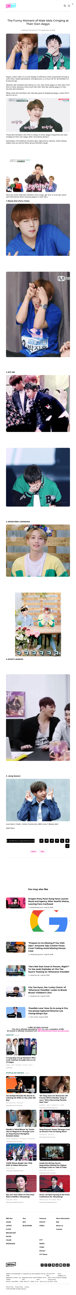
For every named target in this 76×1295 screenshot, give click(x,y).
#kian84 (8, 1138)
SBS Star (9, 1218)
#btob (13, 1065)
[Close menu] (72, 4)
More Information (63, 1218)
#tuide (8, 1168)
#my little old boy (11, 1103)
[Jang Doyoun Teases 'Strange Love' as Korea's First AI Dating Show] (54, 1118)
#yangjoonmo (55, 1105)
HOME (8, 1222)
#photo (13, 1168)
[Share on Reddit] (67, 841)
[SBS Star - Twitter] (49, 1265)
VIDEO (41, 1226)
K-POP (8, 1229)
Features (42, 1218)
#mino (30, 1065)
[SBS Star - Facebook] (45, 1265)
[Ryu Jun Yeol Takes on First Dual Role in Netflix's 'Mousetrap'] (21, 1183)
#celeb (62, 1105)
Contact (59, 1229)
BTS (24, 1222)
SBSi (39, 1029)
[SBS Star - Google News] (64, 1265)
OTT (41, 1240)
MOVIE (8, 1236)
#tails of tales (43, 1170)
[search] (64, 6)
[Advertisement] (38, 150)
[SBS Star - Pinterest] (53, 1265)
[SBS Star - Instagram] (42, 1265)
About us (59, 1226)
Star (24, 1218)
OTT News (43, 1254)
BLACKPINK (27, 1226)
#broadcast (20, 1103)
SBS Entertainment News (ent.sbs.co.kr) (53, 1031)
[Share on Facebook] (57, 841)
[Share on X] (62, 841)
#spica (49, 1105)
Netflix (42, 1243)
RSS (57, 1222)
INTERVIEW (10, 1244)
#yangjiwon (42, 1105)
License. (27, 1287)
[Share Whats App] (41, 841)
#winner (25, 1065)
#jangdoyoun (15, 1138)
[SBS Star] (11, 1264)
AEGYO (33, 851)
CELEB (8, 1240)
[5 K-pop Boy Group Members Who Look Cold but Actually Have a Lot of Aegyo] (21, 1046)
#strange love (24, 1138)
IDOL (42, 851)
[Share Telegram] (47, 841)
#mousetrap (52, 1199)
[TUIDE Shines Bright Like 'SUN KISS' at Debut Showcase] (21, 1152)
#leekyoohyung (43, 1199)
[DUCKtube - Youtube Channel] (60, 1265)
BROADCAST (11, 1233)
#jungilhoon (18, 1065)
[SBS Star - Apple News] (57, 1265)
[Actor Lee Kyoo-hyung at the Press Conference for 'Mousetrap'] (54, 1183)
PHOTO (42, 1222)
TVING (41, 1247)
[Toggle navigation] (68, 5)
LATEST (9, 1226)
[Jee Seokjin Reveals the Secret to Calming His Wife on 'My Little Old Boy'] (21, 1084)
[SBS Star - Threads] (68, 1265)
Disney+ (42, 1251)
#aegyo (8, 1065)
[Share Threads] (52, 841)
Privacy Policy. (19, 1287)
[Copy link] (67, 846)
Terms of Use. (9, 1287)
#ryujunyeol (9, 1199)
